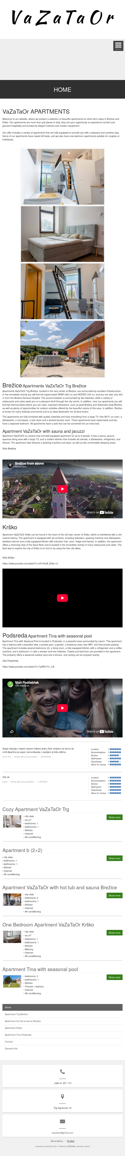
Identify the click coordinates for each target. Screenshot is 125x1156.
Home (8, 1007)
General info (11, 1048)
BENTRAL (72, 1146)
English (71, 1141)
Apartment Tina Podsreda (18, 1034)
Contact (9, 1041)
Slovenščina (57, 1141)
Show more (114, 817)
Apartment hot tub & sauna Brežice (23, 1021)
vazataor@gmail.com (62, 1132)
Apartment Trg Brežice (16, 1014)
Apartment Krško (13, 1027)
